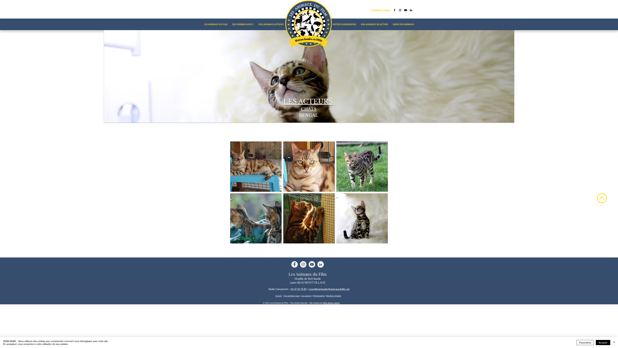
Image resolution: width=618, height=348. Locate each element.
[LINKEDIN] (320, 264)
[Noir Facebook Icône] (394, 10)
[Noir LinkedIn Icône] (411, 10)
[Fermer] (614, 342)
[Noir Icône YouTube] (405, 10)
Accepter (603, 342)
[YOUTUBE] (312, 264)
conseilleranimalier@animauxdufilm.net (329, 289)
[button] (256, 166)
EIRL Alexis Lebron (331, 303)
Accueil (278, 296)
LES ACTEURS (308, 101)
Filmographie (319, 296)
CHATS (308, 109)
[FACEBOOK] (294, 264)
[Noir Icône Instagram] (400, 10)
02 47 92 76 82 (298, 289)
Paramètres (585, 342)
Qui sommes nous (292, 296)
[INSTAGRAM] (303, 264)
